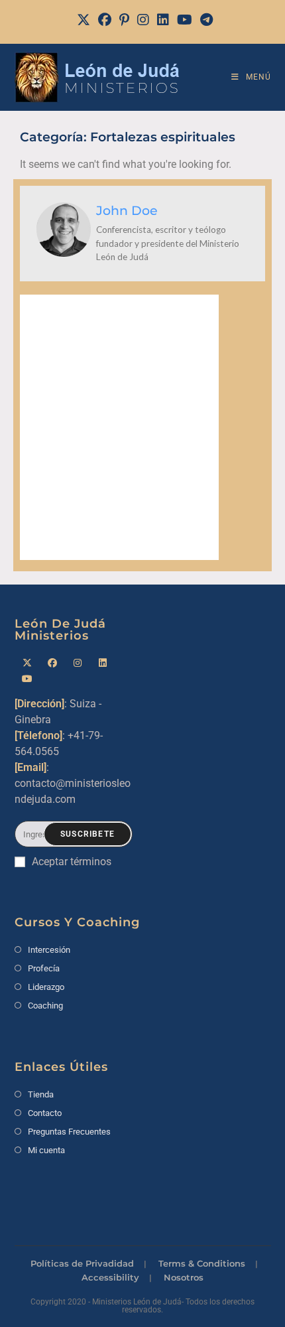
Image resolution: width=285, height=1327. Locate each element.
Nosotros (183, 1277)
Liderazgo (46, 987)
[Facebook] (104, 20)
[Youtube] (27, 679)
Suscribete (87, 834)
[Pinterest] (124, 20)
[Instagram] (143, 20)
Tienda (41, 1094)
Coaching (45, 1006)
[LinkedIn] (163, 20)
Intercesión (49, 950)
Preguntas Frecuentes (69, 1132)
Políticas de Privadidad (82, 1263)
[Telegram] (204, 20)
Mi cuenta (46, 1150)
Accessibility (110, 1277)
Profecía (44, 968)
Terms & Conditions (201, 1263)
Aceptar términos (71, 861)
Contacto (45, 1113)
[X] (83, 20)
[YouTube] (184, 20)
